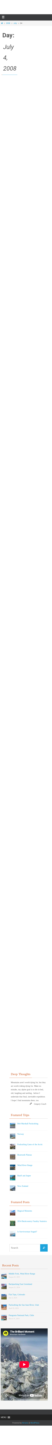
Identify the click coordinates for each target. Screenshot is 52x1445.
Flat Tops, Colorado (17, 1290)
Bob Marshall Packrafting (27, 1119)
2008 (8, 23)
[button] (3, 1413)
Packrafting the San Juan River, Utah (24, 1301)
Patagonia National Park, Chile (21, 1311)
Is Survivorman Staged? (27, 1227)
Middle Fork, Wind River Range (22, 1270)
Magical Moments (24, 1207)
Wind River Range (24, 1161)
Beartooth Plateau (24, 1151)
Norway (20, 1130)
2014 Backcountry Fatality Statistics (32, 1217)
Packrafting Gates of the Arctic (30, 1140)
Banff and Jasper (24, 1171)
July (15, 23)
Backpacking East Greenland (20, 1280)
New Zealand (22, 1182)
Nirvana (25, 1419)
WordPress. (35, 1419)
